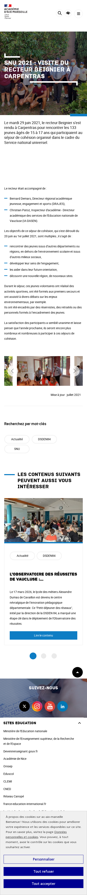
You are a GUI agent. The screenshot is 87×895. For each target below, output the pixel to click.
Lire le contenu (43, 635)
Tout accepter (43, 883)
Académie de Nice (14, 759)
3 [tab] (54, 656)
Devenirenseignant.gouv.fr (20, 751)
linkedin (62, 706)
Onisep (7, 766)
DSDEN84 (44, 439)
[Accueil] (15, 11)
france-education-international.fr (24, 804)
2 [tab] (43, 656)
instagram (37, 706)
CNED (7, 789)
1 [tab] (33, 655)
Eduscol (8, 774)
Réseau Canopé (13, 796)
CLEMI (7, 781)
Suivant (74, 371)
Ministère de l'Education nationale (25, 731)
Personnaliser (43, 859)
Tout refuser (43, 871)
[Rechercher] (59, 13)
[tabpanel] (43, 571)
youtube (50, 706)
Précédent (12, 371)
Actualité (17, 439)
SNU (17, 449)
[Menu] (78, 13)
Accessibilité (68, 13)
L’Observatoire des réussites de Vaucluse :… (43, 577)
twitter (24, 706)
